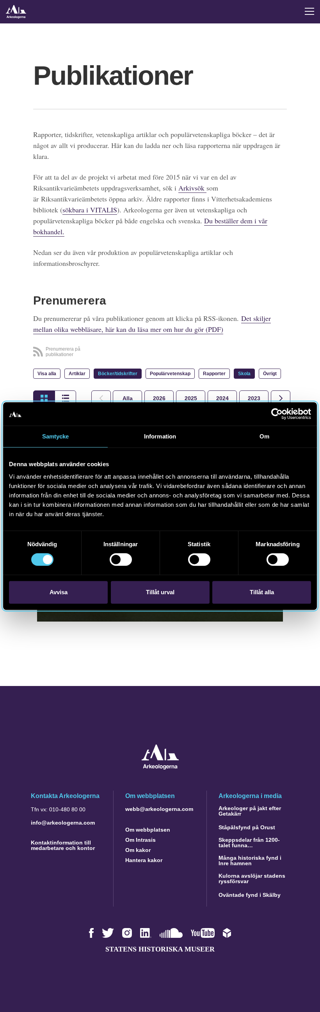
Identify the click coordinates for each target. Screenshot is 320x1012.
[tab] (159, 398)
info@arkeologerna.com (63, 822)
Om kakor (138, 850)
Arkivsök (192, 187)
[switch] (121, 559)
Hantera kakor (143, 860)
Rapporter (214, 373)
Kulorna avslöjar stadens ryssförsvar (252, 878)
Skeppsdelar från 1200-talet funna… (249, 842)
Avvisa (59, 592)
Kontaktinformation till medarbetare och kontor (63, 845)
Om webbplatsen (147, 829)
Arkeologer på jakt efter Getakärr (250, 810)
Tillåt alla (262, 592)
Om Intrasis (140, 840)
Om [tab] (264, 436)
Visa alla (46, 373)
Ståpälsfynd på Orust (247, 827)
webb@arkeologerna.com (159, 809)
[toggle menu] (309, 11)
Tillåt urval (160, 592)
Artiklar (77, 373)
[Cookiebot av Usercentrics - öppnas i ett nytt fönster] (277, 414)
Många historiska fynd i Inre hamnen (250, 860)
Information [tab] (160, 436)
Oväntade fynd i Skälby (250, 895)
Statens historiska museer (160, 949)
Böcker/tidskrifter (117, 373)
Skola (244, 373)
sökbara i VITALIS (89, 209)
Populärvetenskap (170, 373)
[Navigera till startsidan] (160, 767)
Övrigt (270, 373)
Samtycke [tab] (55, 436)
